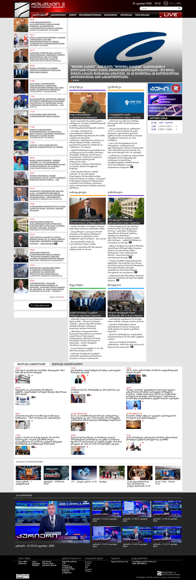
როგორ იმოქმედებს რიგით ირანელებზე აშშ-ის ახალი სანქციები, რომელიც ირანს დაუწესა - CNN (125, 316)
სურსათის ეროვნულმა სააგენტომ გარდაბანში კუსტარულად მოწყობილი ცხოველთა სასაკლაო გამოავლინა (85, 356)
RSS (86, 567)
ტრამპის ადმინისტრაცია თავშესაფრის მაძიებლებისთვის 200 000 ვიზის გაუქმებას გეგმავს (126, 337)
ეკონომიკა (114, 87)
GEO (178, 3)
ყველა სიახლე (56, 297)
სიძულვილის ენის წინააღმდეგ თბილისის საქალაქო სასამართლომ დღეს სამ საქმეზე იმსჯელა (126, 278)
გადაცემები (110, 15)
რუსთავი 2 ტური (48, 563)
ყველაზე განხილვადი (31, 364)
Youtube (88, 563)
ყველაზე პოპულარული (67, 364)
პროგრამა (126, 15)
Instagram (88, 569)
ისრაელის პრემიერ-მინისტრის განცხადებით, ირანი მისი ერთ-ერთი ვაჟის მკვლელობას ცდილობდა (126, 344)
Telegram (88, 571)
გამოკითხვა (22, 563)
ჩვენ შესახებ (142, 15)
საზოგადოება (77, 192)
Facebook (88, 562)
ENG (171, 3)
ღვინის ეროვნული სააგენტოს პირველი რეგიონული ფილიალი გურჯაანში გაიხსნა (85, 316)
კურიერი (19, 550)
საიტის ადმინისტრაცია (139, 563)
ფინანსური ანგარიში (49, 565)
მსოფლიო (114, 285)
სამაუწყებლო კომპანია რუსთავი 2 (144, 561)
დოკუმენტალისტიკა (90, 15)
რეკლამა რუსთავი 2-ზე (119, 561)
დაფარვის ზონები (68, 569)
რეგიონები (76, 285)
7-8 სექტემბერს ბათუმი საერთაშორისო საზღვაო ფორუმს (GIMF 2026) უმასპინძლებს (124, 118)
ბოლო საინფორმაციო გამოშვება (168, 99)
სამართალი (115, 192)
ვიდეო (72, 15)
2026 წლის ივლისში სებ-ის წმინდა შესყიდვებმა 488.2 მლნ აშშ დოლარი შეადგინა (123, 123)
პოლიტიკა (76, 87)
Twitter (87, 565)
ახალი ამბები (22, 561)
